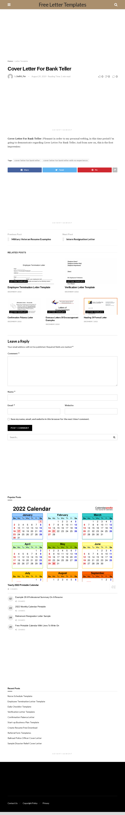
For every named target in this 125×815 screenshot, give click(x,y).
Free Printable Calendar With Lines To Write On (37, 625)
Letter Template (21, 61)
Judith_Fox (21, 76)
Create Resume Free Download (22, 727)
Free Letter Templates (62, 4)
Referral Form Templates (19, 733)
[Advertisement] (62, 35)
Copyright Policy (30, 803)
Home (10, 61)
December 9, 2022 (14, 292)
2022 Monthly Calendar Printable (30, 606)
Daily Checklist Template (19, 706)
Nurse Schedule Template (20, 696)
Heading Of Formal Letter (95, 317)
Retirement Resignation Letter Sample (33, 616)
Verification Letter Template (80, 287)
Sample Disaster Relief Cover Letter (25, 743)
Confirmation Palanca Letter (20, 317)
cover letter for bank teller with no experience (65, 160)
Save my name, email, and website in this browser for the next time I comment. (50, 419)
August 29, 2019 (39, 76)
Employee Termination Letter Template (29, 287)
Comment (14, 353)
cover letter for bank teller (27, 160)
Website (69, 405)
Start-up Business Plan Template (23, 722)
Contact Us (13, 803)
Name (12, 391)
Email (11, 405)
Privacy (46, 803)
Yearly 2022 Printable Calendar (23, 585)
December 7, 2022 (91, 321)
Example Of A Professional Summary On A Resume (38, 597)
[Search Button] (114, 437)
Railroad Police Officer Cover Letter (25, 738)
